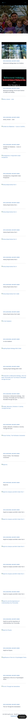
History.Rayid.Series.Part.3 (10, 259)
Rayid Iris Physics (7, 650)
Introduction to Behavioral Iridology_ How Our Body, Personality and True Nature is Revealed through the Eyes (13, 397)
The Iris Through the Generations (11, 706)
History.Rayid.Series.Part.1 (10, 205)
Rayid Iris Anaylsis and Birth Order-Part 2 (13, 594)
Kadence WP (14, 716)
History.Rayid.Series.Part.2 (10, 232)
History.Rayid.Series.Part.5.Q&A (11, 314)
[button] (22, 717)
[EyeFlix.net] (4, 2)
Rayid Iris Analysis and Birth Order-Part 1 (13, 512)
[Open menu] (25, 3)
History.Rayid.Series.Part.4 (10, 286)
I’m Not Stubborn (7, 341)
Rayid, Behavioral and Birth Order (11, 60)
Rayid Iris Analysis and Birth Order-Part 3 (13, 539)
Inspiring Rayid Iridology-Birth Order (12, 368)
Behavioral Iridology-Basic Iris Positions (13, 63)
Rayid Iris (5, 484)
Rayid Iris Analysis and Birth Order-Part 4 (13, 566)
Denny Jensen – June (8, 119)
